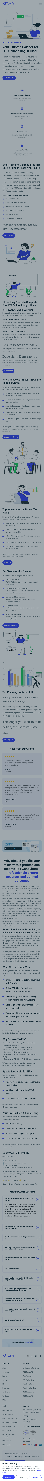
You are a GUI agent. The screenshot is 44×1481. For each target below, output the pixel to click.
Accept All (8, 1477)
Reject (22, 1477)
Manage (35, 1477)
